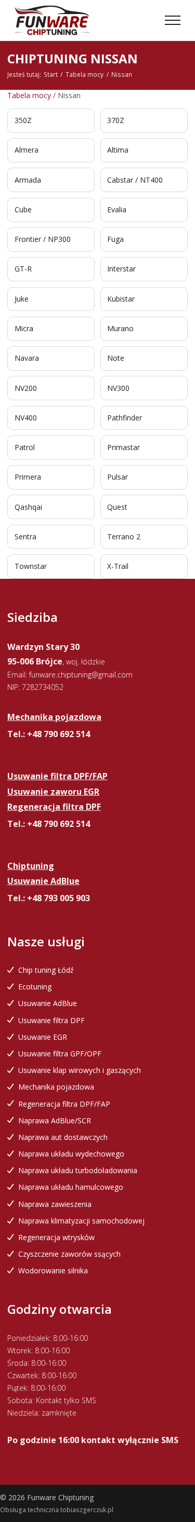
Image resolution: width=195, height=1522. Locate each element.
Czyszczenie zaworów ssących (69, 1254)
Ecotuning (34, 986)
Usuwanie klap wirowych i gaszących (79, 1070)
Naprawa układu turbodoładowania (77, 1170)
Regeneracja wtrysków (56, 1237)
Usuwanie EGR (42, 1037)
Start (51, 74)
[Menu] (172, 20)
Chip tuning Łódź (46, 970)
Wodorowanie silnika (53, 1270)
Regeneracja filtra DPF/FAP (64, 1104)
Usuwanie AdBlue (47, 1003)
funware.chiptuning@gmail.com (81, 675)
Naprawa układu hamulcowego (70, 1187)
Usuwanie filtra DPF (51, 1020)
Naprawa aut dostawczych (63, 1137)
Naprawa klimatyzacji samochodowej (81, 1221)
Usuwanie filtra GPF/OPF (59, 1053)
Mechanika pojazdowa (56, 1087)
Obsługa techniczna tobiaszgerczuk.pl (56, 1509)
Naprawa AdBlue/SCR (54, 1120)
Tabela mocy (84, 74)
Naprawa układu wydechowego (71, 1154)
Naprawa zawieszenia (55, 1204)
